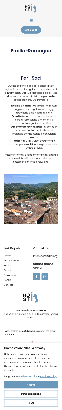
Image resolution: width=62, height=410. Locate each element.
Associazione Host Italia (31, 310)
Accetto (31, 384)
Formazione (10, 275)
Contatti (9, 284)
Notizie (7, 280)
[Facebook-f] (36, 276)
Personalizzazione (31, 393)
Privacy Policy (29, 376)
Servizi (7, 270)
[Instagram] (44, 276)
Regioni (8, 265)
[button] (31, 20)
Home (7, 255)
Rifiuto (31, 402)
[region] (31, 376)
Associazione (11, 260)
